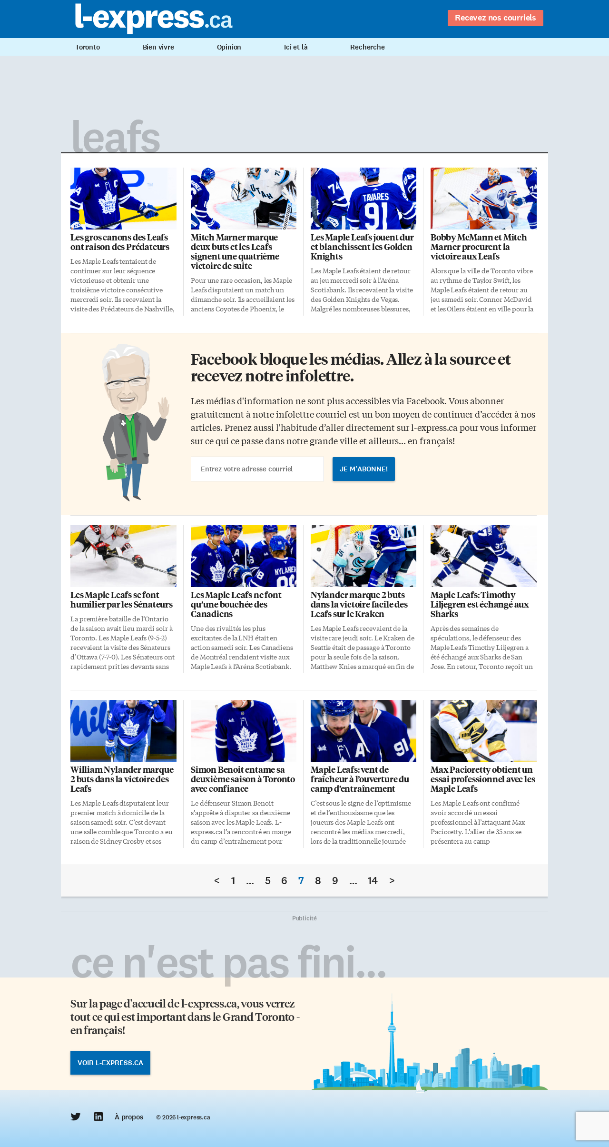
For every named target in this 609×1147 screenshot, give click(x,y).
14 (373, 881)
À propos (129, 1117)
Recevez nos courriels (495, 17)
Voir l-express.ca (110, 1062)
